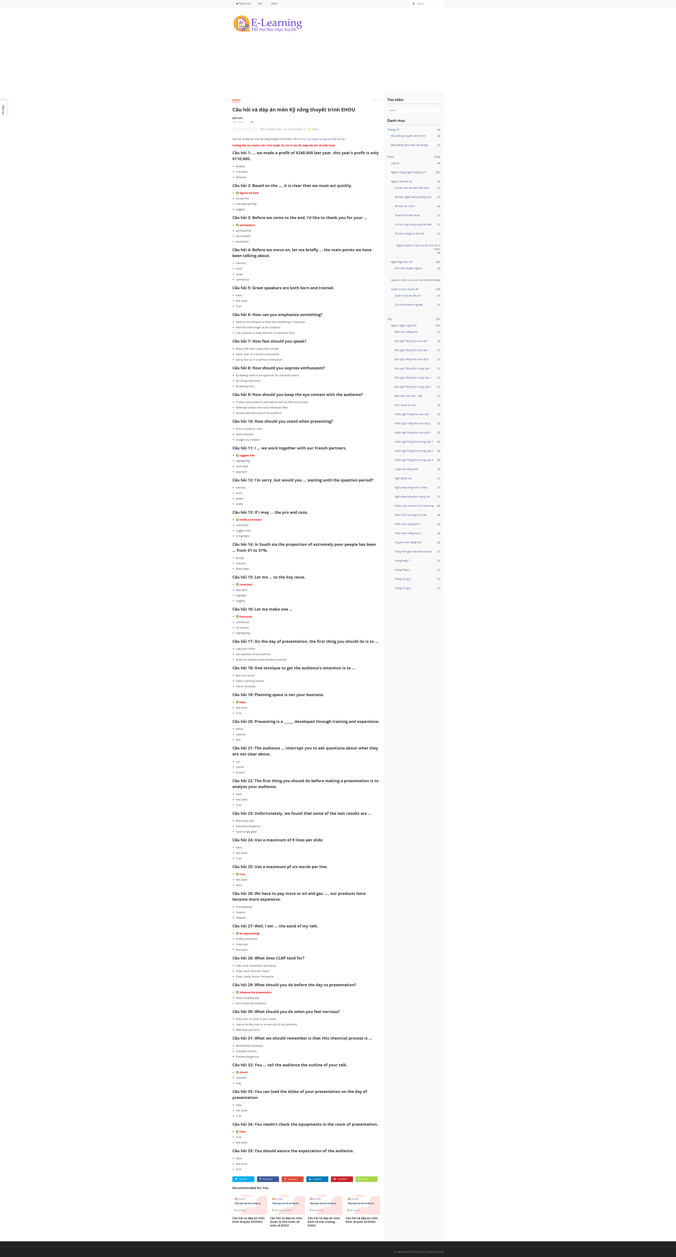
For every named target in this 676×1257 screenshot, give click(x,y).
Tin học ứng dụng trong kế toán (413, 224)
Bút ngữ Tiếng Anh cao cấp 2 (411, 350)
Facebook (267, 1179)
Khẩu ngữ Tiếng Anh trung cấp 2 (414, 450)
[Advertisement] (338, 66)
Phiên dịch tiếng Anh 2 (408, 533)
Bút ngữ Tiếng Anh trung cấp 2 (413, 377)
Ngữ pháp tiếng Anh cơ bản (411, 487)
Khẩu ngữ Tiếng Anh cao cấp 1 (413, 414)
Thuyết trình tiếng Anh (408, 542)
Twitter (243, 1179)
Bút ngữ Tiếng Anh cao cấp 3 (411, 359)
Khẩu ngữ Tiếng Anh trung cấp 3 (414, 460)
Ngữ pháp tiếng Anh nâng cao (412, 496)
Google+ (293, 1179)
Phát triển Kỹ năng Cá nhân (411, 515)
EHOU (274, 3)
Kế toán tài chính (405, 206)
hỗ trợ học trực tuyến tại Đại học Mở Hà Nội (319, 139)
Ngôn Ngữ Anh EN (401, 262)
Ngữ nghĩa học (403, 478)
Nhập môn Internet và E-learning (414, 505)
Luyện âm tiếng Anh (406, 469)
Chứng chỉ (393, 129)
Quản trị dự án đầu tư (408, 295)
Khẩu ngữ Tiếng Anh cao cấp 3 (413, 432)
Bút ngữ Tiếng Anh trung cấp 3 (413, 386)
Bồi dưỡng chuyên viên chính (408, 135)
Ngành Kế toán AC (401, 181)
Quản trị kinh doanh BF (404, 289)
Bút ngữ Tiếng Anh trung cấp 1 (413, 368)
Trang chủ (244, 3)
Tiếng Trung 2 (403, 588)
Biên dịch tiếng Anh (406, 331)
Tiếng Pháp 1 (402, 560)
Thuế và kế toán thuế (407, 215)
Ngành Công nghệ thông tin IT (409, 172)
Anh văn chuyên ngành (408, 268)
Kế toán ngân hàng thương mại (413, 197)
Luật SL (395, 163)
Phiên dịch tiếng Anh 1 (408, 524)
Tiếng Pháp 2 (402, 569)
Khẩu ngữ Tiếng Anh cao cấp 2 (413, 423)
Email (365, 1179)
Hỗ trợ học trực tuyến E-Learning (428, 1251)
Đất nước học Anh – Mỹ (408, 396)
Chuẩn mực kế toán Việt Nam (412, 187)
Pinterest (342, 1179)
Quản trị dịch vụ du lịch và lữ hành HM (414, 280)
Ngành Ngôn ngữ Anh (404, 325)
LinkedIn (317, 1179)
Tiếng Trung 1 (403, 579)
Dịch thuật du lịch (405, 405)
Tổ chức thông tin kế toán (410, 233)
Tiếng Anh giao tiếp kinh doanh (413, 551)
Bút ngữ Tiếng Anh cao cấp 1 (411, 341)
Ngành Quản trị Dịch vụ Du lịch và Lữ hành (418, 247)
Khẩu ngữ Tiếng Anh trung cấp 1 (414, 441)
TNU (260, 3)
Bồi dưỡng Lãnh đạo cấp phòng (409, 145)
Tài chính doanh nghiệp (409, 304)
